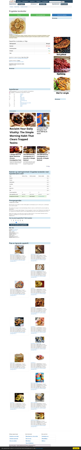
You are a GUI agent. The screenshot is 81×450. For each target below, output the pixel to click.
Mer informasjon (39, 448)
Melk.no (43, 440)
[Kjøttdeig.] (62, 65)
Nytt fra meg (28, 438)
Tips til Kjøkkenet (29, 443)
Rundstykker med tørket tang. (36, 343)
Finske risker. (12, 362)
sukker (21, 95)
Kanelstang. (12, 402)
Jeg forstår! (76, 448)
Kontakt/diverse (45, 1)
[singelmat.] (62, 84)
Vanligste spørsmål (14, 438)
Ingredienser (32, 1)
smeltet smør (22, 99)
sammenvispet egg (23, 100)
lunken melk (22, 97)
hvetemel (21, 94)
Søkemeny (18, 1)
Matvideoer (28, 440)
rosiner (21, 105)
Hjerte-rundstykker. (34, 402)
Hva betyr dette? (41, 196)
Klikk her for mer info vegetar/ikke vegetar (16, 61)
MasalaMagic (44, 438)
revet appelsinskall (23, 103)
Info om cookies (13, 440)
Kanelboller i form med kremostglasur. (37, 270)
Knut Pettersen (15, 229)
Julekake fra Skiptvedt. (35, 420)
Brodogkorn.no (15, 34)
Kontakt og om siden (14, 436)
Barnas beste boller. (34, 383)
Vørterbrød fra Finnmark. (35, 254)
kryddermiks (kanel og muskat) (25, 102)
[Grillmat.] (62, 46)
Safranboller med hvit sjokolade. (15, 327)
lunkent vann (22, 98)
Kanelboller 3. (33, 326)
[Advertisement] (29, 77)
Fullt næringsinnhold (40, 15)
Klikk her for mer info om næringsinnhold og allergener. (18, 58)
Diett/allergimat (25, 1)
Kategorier (38, 1)
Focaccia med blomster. (14, 288)
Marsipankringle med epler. (15, 254)
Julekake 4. (33, 288)
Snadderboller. (33, 307)
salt (20, 101)
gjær (21, 96)
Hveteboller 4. (33, 362)
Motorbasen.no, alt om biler (32, 436)
